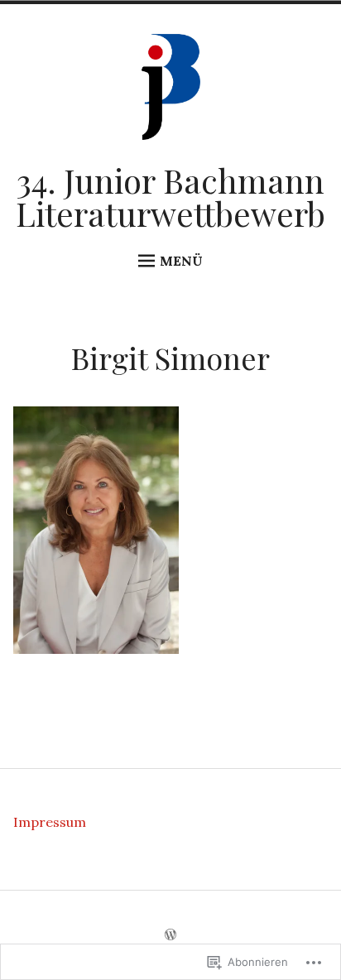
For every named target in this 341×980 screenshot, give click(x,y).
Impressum (49, 822)
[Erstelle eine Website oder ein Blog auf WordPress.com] (170, 935)
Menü (181, 260)
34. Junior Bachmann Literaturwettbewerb (170, 196)
